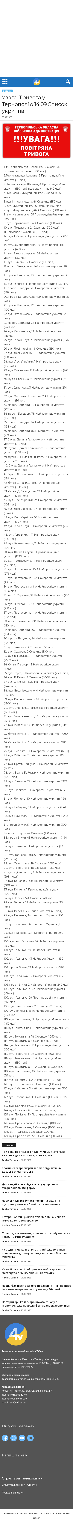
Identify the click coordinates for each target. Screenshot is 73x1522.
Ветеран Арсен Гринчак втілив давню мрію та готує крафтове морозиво (33, 1218)
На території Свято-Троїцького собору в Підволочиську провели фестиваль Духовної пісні (36, 1303)
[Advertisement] (36, 38)
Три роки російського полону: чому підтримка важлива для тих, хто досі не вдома (34, 1153)
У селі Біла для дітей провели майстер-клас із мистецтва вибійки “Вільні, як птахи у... (33, 1271)
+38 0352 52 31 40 (17, 1394)
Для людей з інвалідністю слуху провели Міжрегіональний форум (30, 1186)
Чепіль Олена (10, 1225)
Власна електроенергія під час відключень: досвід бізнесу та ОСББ (31, 1169)
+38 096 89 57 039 (17, 1398)
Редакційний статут (13, 1492)
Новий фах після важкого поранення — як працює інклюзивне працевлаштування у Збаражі (36, 1287)
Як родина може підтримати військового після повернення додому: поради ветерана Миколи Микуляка (34, 1253)
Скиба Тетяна (10, 1160)
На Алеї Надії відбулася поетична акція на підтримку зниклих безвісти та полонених (31, 1202)
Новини (7, 91)
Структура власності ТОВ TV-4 (19, 1484)
